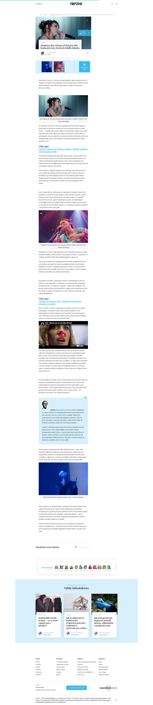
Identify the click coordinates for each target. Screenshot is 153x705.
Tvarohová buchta (62, 662)
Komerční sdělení (48, 633)
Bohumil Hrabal (103, 669)
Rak (104, 571)
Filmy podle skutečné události (86, 662)
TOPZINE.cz (40, 15)
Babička (79, 664)
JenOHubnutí (61, 702)
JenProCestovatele (104, 700)
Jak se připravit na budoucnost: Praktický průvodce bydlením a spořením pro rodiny (76, 623)
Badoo (58, 675)
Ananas (58, 672)
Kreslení (38, 669)
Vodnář (85, 571)
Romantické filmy (82, 667)
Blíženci (109, 571)
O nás (37, 685)
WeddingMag (40, 702)
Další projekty (40, 687)
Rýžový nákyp (60, 669)
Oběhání (61, 700)
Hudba (45, 15)
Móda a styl (41, 615)
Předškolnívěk (79, 700)
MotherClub (54, 700)
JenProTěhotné (70, 700)
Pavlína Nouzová (50, 52)
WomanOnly (46, 700)
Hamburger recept (62, 664)
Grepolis (38, 675)
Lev (99, 571)
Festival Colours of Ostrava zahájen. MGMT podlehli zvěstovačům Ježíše (63, 150)
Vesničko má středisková (85, 672)
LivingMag (47, 702)
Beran (95, 571)
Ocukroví (54, 702)
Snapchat (39, 672)
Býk (61, 571)
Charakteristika (103, 667)
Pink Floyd (80, 675)
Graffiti (38, 667)
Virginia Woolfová (103, 675)
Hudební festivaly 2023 (56, 15)
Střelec (76, 571)
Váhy (90, 571)
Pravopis (38, 664)
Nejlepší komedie (82, 669)
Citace (38, 662)
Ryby (71, 571)
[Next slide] (76, 66)
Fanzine (86, 700)
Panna (56, 571)
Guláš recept (60, 667)
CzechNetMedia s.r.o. (51, 698)
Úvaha (100, 664)
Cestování (97, 615)
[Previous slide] (39, 66)
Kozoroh (66, 571)
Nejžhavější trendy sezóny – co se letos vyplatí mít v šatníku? (48, 622)
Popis (100, 662)
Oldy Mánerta (60, 410)
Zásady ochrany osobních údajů (45, 690)
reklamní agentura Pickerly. (98, 698)
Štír (81, 571)
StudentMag (93, 700)
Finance (68, 615)
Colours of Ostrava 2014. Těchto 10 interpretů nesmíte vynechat (60, 302)
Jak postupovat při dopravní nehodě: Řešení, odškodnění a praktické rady (103, 622)
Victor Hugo (102, 672)
